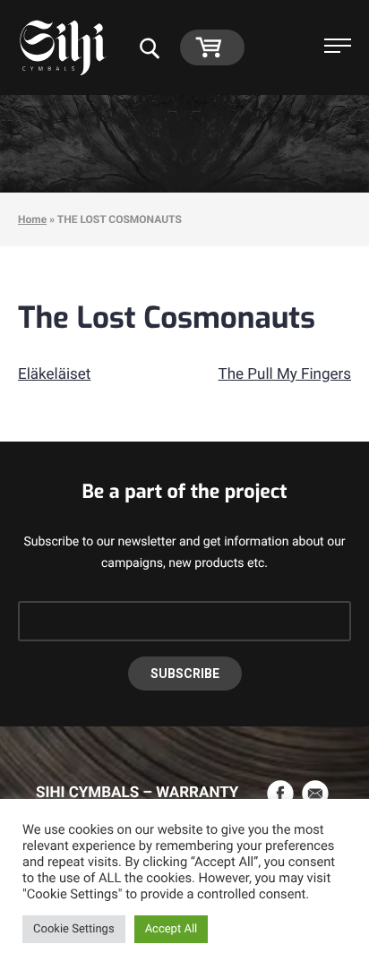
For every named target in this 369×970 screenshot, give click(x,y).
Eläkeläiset (54, 374)
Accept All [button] (171, 929)
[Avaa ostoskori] (212, 47)
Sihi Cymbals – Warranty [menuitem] (137, 793)
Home (32, 219)
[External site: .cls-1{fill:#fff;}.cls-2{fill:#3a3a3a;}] (282, 793)
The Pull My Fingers (285, 374)
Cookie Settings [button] (74, 929)
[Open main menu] (337, 48)
